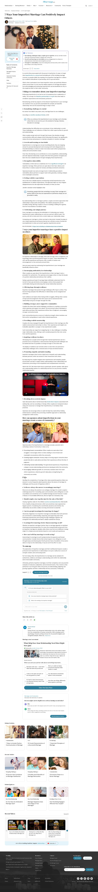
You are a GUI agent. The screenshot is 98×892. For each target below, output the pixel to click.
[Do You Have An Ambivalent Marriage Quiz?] (15, 796)
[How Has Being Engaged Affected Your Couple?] (58, 796)
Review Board (17, 878)
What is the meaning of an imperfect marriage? (41, 600)
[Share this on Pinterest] (1, 122)
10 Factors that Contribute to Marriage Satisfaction (14, 775)
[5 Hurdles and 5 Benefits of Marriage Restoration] (37, 763)
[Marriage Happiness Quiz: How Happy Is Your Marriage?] (37, 796)
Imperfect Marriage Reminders (11, 67)
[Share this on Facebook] (1, 110)
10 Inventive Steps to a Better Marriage (56, 775)
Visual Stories (38, 870)
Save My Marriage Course (55, 860)
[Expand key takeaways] (67, 53)
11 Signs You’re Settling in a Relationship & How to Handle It (47, 226)
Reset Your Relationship (11, 799)
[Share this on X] (1, 114)
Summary (9, 83)
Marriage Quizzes (39, 863)
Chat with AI (36, 68)
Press (29, 878)
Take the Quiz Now (45, 688)
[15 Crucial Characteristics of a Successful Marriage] (37, 732)
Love (29, 740)
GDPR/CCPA (37, 881)
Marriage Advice (38, 860)
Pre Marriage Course (54, 863)
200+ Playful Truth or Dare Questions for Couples (17, 864)
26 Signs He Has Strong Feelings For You (14, 862)
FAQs (8, 80)
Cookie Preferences (49, 881)
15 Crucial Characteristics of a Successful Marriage (36, 744)
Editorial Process (17, 881)
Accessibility (47, 878)
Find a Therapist (49, 610)
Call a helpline (42, 610)
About (6, 878)
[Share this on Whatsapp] (1, 118)
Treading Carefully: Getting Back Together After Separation (19, 867)
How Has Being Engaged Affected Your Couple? (57, 802)
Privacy (6, 881)
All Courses (52, 865)
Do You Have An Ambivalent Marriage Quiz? (14, 802)
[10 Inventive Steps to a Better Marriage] (58, 763)
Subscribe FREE (11, 59)
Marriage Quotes (39, 865)
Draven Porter (30, 21)
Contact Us (37, 878)
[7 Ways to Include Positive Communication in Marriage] (15, 732)
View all (66, 814)
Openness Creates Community (11, 76)
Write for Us (87, 858)
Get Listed (77, 858)
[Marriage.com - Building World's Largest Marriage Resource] (49, 3)
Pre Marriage (53, 740)
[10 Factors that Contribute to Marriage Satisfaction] (15, 763)
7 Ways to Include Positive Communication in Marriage (14, 744)
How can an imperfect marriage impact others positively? (44, 596)
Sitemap (74, 881)
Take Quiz (9, 86)
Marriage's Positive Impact (11, 72)
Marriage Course (53, 858)
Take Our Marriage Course (40, 572)
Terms (66, 610)
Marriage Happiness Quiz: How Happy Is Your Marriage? (35, 803)
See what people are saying (58, 716)
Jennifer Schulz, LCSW (19, 21)
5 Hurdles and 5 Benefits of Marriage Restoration (36, 775)
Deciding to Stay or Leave (55, 799)
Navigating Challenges (11, 772)
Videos (36, 868)
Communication (9, 740)
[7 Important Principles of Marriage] (58, 732)
